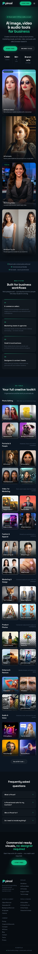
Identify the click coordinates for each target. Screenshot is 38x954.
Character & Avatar (25, 910)
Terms (4, 937)
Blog (3, 932)
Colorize (4, 913)
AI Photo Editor (24, 886)
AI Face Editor (24, 902)
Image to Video (24, 891)
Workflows (23, 883)
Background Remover (8, 908)
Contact (4, 934)
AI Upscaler (5, 910)
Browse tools (26, 48)
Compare (5, 926)
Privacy (4, 940)
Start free (25, 3)
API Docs (4, 929)
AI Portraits (23, 889)
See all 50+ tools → (19, 761)
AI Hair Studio (24, 908)
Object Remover (6, 902)
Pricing (4, 921)
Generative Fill (6, 905)
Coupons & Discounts (8, 924)
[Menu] (34, 3)
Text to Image (24, 894)
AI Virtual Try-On (25, 905)
